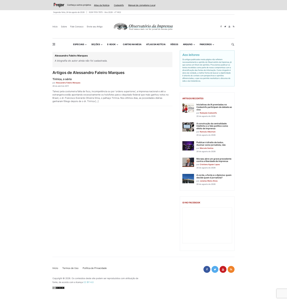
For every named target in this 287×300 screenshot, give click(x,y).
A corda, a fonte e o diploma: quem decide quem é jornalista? (214, 176)
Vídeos (174, 44)
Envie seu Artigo (95, 26)
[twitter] (225, 26)
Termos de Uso (70, 268)
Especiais (78, 44)
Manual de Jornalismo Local (141, 5)
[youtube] (229, 26)
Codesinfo (119, 5)
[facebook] (221, 26)
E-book (111, 44)
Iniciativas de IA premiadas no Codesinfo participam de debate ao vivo (214, 107)
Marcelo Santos (206, 148)
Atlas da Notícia (101, 5)
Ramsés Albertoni (207, 132)
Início (55, 26)
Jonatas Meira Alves (209, 181)
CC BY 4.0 (88, 282)
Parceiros (206, 44)
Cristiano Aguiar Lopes (210, 164)
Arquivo (188, 44)
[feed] (234, 26)
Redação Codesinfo (208, 113)
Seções (95, 44)
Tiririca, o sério (62, 79)
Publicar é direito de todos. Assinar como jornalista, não (211, 143)
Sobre (64, 26)
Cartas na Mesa (132, 44)
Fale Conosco (76, 26)
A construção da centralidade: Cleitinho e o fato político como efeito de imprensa (212, 126)
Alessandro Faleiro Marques (68, 83)
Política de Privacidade (95, 268)
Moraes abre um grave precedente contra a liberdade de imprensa (213, 160)
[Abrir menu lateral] (53, 44)
